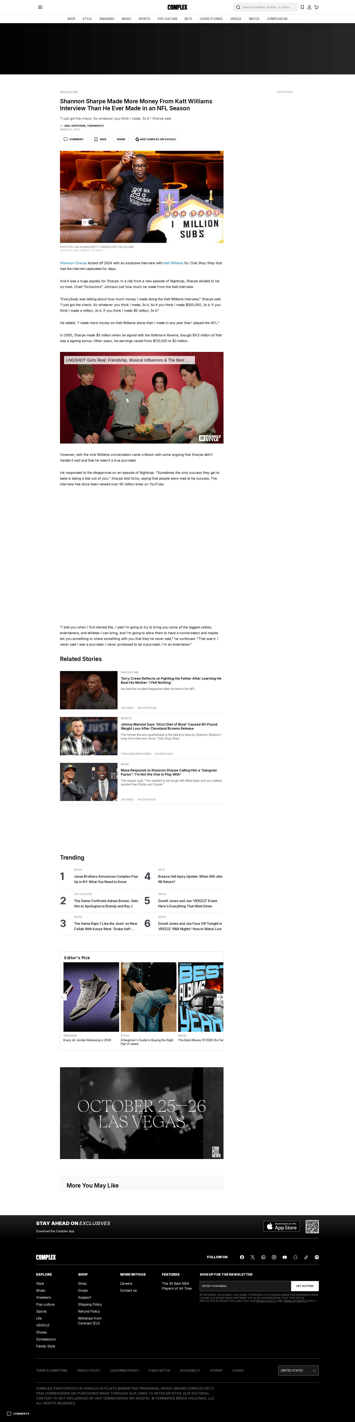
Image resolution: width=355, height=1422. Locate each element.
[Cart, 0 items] (316, 7)
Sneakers (70, 1035)
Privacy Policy (266, 1301)
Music (125, 764)
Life (39, 1318)
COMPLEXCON (277, 18)
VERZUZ (235, 18)
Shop (82, 1283)
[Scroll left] (63, 997)
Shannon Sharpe (73, 263)
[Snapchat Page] (295, 1257)
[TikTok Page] (306, 1257)
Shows (41, 1332)
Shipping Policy (90, 1304)
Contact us (128, 1290)
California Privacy (124, 1370)
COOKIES (238, 1370)
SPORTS (144, 18)
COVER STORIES (211, 18)
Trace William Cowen (136, 753)
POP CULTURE (168, 18)
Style (125, 1035)
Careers (126, 1283)
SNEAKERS (106, 18)
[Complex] (177, 7)
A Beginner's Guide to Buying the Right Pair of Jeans (147, 1041)
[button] (298, 1370)
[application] (142, 398)
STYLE (87, 18)
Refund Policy (89, 1311)
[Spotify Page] (317, 1257)
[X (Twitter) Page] (253, 1257)
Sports (126, 718)
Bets (161, 869)
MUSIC (126, 18)
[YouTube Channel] (285, 1257)
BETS (188, 18)
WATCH (254, 18)
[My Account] (309, 7)
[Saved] (302, 7)
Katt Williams (173, 263)
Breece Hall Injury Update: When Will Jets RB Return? (190, 879)
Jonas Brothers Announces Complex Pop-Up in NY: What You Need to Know (106, 879)
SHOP (71, 18)
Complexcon (46, 1339)
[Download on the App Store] (282, 1226)
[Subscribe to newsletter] (305, 1286)
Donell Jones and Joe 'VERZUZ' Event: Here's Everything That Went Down (188, 903)
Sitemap (216, 1370)
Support (84, 1297)
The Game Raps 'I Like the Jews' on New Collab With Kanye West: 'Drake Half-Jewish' (105, 926)
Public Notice (159, 1370)
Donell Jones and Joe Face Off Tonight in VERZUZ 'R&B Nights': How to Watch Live (190, 926)
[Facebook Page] (242, 1257)
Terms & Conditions (51, 1370)
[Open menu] (40, 7)
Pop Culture (69, 92)
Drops (83, 1290)
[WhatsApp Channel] (263, 1257)
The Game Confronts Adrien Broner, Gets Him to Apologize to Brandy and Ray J (106, 903)
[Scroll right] (220, 997)
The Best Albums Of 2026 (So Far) (201, 1040)
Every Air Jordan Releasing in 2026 (87, 1040)
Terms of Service (295, 1301)
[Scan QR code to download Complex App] (312, 1226)
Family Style (45, 1346)
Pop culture (45, 1304)
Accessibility (190, 1370)
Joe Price (127, 707)
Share (121, 139)
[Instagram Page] (274, 1257)
